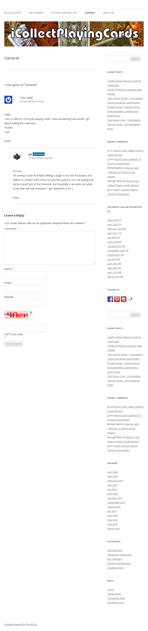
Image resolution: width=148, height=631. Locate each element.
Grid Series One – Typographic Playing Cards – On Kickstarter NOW (124, 124)
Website (9, 297)
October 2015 (114, 246)
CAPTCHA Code (13, 334)
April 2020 (112, 224)
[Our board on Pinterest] (117, 299)
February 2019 (115, 228)
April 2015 (112, 272)
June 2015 (112, 263)
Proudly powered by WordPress (20, 624)
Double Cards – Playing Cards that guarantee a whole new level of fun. (123, 111)
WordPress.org (115, 602)
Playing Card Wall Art (64, 12)
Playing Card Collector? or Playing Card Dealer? (123, 172)
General (90, 12)
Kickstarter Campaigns (119, 554)
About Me (108, 12)
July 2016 (112, 237)
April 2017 (112, 233)
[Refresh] (31, 313)
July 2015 (112, 259)
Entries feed (114, 593)
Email (8, 282)
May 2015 (112, 268)
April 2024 (112, 220)
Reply (7, 140)
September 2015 (116, 250)
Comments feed (116, 598)
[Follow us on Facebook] (110, 299)
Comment (11, 228)
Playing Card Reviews (119, 563)
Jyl (30, 154)
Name (9, 269)
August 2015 (114, 255)
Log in (110, 589)
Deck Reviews (36, 12)
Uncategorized (115, 567)
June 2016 (112, 242)
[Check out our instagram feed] (124, 299)
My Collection (12, 12)
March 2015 (113, 276)
